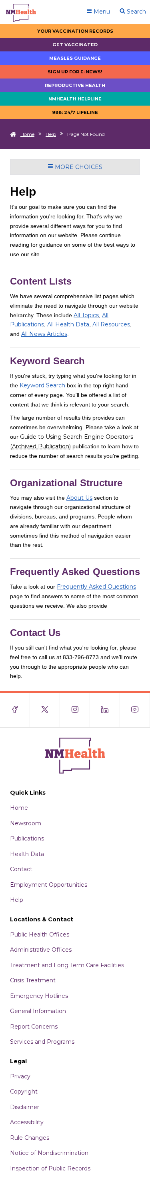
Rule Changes (29, 1137)
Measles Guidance (75, 58)
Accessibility (27, 1122)
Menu (101, 11)
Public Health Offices (39, 934)
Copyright (24, 1091)
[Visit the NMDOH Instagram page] (75, 710)
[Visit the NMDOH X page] (45, 710)
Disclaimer (24, 1107)
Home (27, 134)
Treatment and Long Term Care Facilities (67, 965)
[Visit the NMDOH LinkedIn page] (105, 710)
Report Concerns (34, 1026)
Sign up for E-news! (75, 72)
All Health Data (68, 324)
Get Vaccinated (75, 44)
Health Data (27, 854)
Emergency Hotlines (39, 995)
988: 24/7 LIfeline (75, 112)
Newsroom (25, 823)
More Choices (77, 167)
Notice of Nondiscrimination (49, 1152)
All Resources (111, 324)
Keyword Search (42, 385)
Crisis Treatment (33, 980)
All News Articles (44, 334)
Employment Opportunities (48, 884)
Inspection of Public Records (50, 1168)
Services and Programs (42, 1041)
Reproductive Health (75, 85)
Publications (27, 838)
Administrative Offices (41, 949)
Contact (21, 869)
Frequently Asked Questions (96, 586)
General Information (38, 1011)
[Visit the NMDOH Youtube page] (135, 710)
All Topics (86, 315)
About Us (79, 497)
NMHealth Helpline (75, 99)
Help (51, 134)
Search (135, 11)
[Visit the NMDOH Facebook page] (15, 710)
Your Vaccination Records (75, 31)
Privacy (20, 1076)
